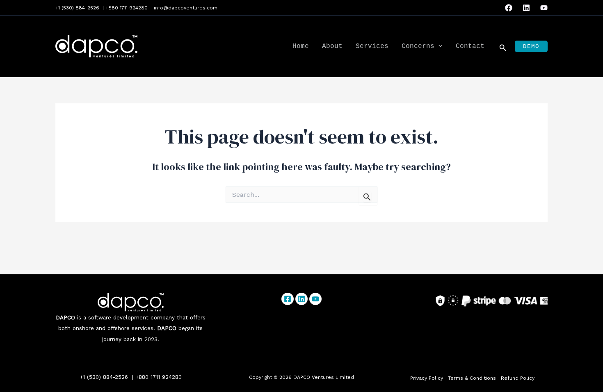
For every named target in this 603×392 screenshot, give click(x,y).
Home (300, 46)
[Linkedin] (526, 7)
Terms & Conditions (472, 378)
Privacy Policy (426, 378)
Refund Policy (517, 378)
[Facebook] (508, 7)
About (332, 46)
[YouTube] (544, 7)
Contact (470, 46)
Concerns (418, 46)
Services (372, 46)
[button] (438, 46)
